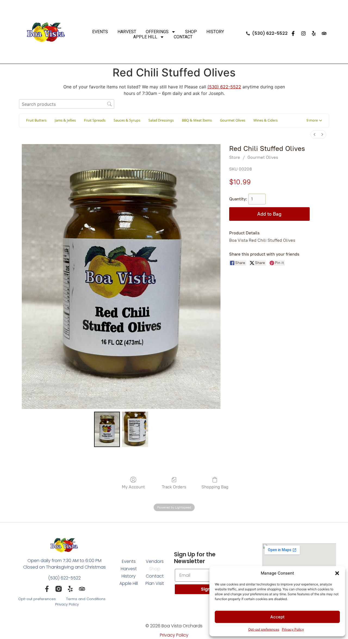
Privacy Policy (293, 629)
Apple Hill (145, 36)
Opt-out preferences (263, 629)
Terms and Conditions (85, 598)
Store (234, 157)
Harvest (126, 31)
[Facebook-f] (293, 33)
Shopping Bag (214, 486)
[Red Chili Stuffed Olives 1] (135, 429)
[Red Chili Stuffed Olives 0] (107, 429)
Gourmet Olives (262, 157)
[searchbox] (66, 104)
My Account (133, 486)
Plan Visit (154, 583)
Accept (277, 616)
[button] (337, 573)
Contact (183, 36)
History (215, 31)
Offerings (157, 31)
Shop (191, 31)
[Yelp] (313, 33)
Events (100, 31)
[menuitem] (314, 134)
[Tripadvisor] (324, 33)
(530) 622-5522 (224, 86)
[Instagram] (303, 33)
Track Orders (174, 486)
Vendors (155, 561)
